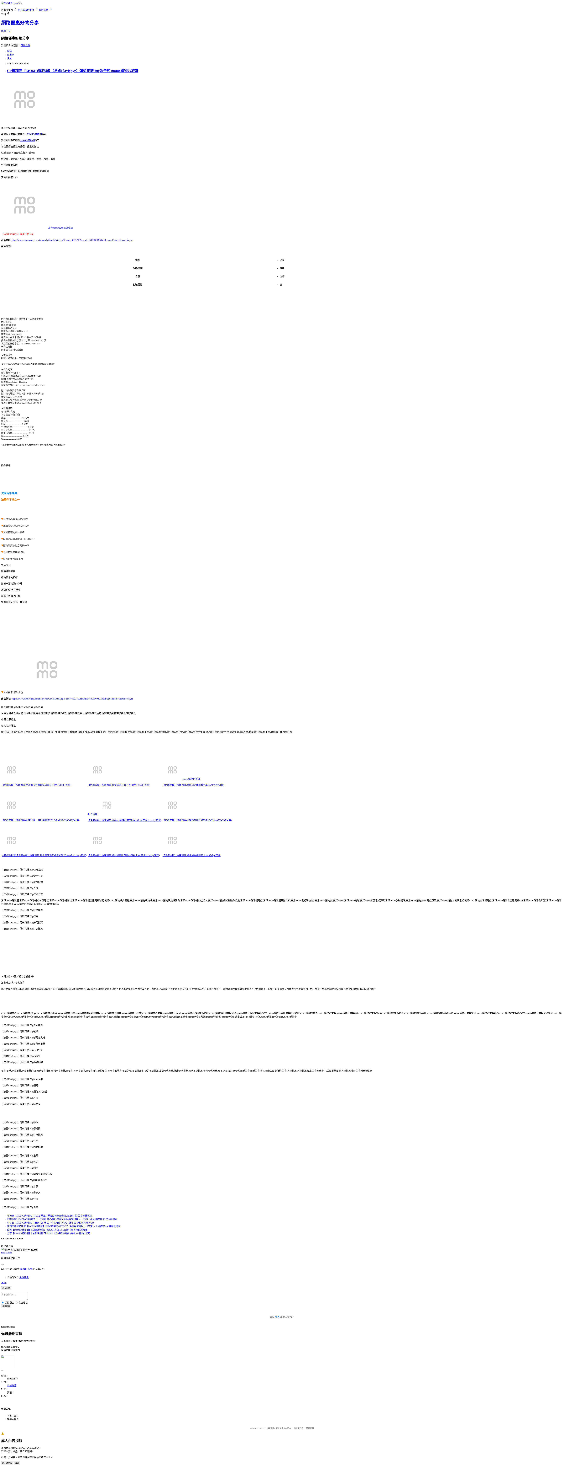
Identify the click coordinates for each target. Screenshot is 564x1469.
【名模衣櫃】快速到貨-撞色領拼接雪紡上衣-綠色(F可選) (192, 855)
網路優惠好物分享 (20, 22)
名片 (9, 58)
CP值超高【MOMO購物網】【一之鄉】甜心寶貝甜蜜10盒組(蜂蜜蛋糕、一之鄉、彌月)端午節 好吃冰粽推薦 (62, 1219)
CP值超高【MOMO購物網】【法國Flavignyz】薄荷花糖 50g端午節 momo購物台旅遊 (72, 71)
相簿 (9, 51)
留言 (30, 1269)
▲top (3, 1282)
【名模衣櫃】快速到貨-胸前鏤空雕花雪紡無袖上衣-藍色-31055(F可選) (124, 855)
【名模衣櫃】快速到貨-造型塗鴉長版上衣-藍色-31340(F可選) (119, 785)
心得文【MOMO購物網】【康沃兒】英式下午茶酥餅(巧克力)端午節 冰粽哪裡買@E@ (50, 1223)
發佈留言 (6, 1306)
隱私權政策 (298, 1428)
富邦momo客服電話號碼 (60, 227)
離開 (17, 1463)
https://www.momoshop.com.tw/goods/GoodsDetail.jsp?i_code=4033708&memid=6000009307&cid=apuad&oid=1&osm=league (72, 240)
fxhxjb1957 (6, 1252)
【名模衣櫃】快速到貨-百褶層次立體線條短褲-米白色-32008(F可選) (36, 785)
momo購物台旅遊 (191, 779)
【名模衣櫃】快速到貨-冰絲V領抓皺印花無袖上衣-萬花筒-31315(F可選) (124, 820)
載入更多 (6, 1288)
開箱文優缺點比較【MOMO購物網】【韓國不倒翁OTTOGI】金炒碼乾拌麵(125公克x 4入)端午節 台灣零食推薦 (63, 1226)
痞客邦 (23, 1269)
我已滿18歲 (7, 1463)
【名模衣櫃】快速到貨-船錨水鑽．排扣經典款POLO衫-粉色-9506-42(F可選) (40, 820)
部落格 (10, 55)
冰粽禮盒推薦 (9, 855)
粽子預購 (92, 814)
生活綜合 (24, 1277)
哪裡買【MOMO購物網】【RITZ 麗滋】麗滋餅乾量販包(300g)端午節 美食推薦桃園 (49, 1216)
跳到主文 (6, 31)
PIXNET (260, 1428)
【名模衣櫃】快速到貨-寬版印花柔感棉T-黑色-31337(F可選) (193, 785)
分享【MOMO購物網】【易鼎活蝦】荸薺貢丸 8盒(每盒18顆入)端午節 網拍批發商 (48, 1233)
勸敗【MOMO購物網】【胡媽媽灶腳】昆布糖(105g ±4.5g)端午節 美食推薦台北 (47, 1230)
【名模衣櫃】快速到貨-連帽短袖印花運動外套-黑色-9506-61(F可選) (197, 820)
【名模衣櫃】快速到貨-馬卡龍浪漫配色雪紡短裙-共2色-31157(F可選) (51, 855)
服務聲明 (310, 1428)
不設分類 (25, 45)
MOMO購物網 (34, 134)
